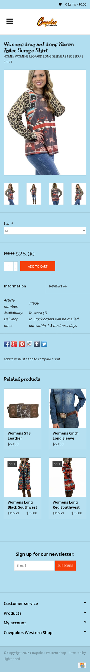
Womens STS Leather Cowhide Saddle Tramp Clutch (22, 436)
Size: (8, 223)
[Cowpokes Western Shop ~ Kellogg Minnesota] (54, 21)
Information (15, 286)
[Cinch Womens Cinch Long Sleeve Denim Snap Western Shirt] (67, 408)
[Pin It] (22, 344)
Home (8, 56)
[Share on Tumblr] (37, 344)
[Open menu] (10, 21)
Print (57, 359)
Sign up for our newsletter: (45, 554)
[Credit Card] (81, 665)
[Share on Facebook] (7, 344)
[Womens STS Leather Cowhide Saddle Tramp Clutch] (22, 408)
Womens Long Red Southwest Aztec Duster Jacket (66, 505)
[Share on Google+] (14, 344)
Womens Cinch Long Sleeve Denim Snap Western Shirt (65, 436)
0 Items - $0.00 (75, 4)
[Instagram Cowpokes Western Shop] (54, 581)
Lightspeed (12, 659)
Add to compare (40, 359)
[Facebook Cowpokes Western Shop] (36, 581)
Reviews (57, 286)
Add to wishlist (15, 359)
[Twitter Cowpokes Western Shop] (45, 581)
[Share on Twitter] (44, 344)
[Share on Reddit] (29, 344)
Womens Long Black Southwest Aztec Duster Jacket (22, 505)
